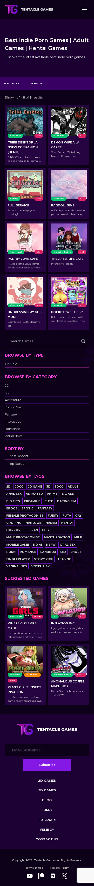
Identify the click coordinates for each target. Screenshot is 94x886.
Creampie (32, 501)
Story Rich (43, 559)
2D (7, 385)
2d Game (35, 486)
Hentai (67, 523)
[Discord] (53, 876)
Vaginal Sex (16, 566)
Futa (66, 515)
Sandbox (48, 552)
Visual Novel (14, 436)
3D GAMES (47, 790)
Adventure (13, 400)
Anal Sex (14, 494)
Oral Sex (67, 544)
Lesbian (31, 530)
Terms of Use (34, 867)
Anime (52, 494)
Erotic (27, 508)
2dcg (19, 486)
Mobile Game (17, 544)
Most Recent (12, 83)
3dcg (59, 486)
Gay (78, 515)
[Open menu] (84, 9)
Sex (63, 552)
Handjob (33, 523)
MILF (78, 537)
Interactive (13, 421)
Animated (34, 494)
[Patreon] (41, 876)
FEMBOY (47, 829)
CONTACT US (47, 839)
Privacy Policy (59, 867)
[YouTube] (29, 876)
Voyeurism (40, 566)
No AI (37, 544)
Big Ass (67, 494)
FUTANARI (47, 820)
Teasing (64, 559)
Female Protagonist (25, 515)
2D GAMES (47, 780)
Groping (13, 523)
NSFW (51, 544)
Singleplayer (18, 559)
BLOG (47, 800)
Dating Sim (13, 407)
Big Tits (13, 501)
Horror (13, 530)
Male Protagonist (23, 537)
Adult (73, 486)
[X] (64, 876)
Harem (51, 523)
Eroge (11, 508)
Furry (53, 515)
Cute (48, 501)
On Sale (11, 364)
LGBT (46, 530)
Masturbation (57, 537)
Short (76, 552)
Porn (11, 552)
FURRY (47, 810)
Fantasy (11, 414)
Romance (12, 428)
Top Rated (35, 83)
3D (7, 392)
